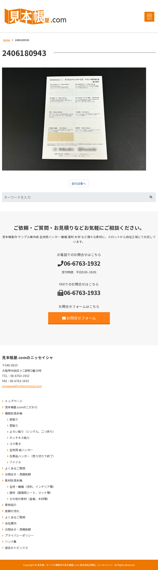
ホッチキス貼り (19, 438)
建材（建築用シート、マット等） (31, 493)
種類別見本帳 (13, 413)
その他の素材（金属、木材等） (29, 499)
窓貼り (13, 426)
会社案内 (10, 523)
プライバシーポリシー (19, 535)
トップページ (13, 401)
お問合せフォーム (81, 317)
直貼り (13, 419)
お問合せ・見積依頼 (18, 474)
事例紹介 (10, 505)
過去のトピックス (16, 548)
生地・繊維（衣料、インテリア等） (32, 487)
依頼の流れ (12, 511)
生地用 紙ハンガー (21, 450)
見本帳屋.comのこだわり (21, 407)
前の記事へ (79, 183)
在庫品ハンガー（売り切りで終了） (32, 456)
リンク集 (10, 542)
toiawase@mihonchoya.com (22, 386)
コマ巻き (15, 444)
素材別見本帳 (13, 480)
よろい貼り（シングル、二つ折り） (32, 432)
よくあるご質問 (15, 468)
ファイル (15, 462)
